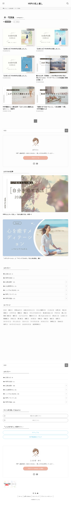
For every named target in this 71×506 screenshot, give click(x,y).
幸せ (64, 310)
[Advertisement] (35, 340)
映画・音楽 (7, 316)
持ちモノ (56, 316)
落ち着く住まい (48, 313)
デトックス (16, 321)
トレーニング (23, 316)
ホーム (20, 496)
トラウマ (13, 313)
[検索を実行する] (66, 130)
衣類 (40, 318)
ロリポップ (44, 321)
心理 (58, 310)
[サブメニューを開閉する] (66, 282)
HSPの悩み (10, 298)
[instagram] (34, 164)
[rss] (35, 493)
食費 (27, 318)
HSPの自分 (9, 278)
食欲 (52, 318)
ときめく (64, 316)
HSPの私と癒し (35, 3)
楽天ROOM (36, 324)
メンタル (51, 310)
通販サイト (33, 316)
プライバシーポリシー (46, 496)
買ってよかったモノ (45, 316)
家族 (26, 313)
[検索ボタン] (67, 3)
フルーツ (25, 321)
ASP (6, 324)
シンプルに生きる (12, 290)
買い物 (20, 318)
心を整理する (10, 286)
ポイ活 (33, 318)
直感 (6, 313)
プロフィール (35, 158)
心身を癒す (7, 21)
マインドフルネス (35, 313)
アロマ (57, 313)
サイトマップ (35, 496)
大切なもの (18, 310)
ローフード (7, 321)
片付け (13, 318)
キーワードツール (15, 324)
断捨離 (6, 318)
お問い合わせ (27, 496)
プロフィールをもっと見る (35, 468)
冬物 (46, 318)
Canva (60, 321)
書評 (15, 316)
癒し (64, 313)
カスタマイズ (26, 324)
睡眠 (20, 313)
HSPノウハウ (10, 294)
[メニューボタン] (3, 3)
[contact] (37, 164)
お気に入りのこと (29, 310)
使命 (10, 310)
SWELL (53, 321)
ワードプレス (34, 321)
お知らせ (9, 274)
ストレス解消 (41, 310)
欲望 (58, 318)
